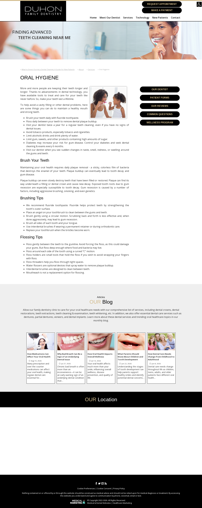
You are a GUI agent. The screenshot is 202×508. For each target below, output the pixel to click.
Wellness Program (160, 122)
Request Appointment (162, 4)
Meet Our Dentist (110, 17)
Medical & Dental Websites (99, 503)
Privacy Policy (119, 488)
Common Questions (160, 114)
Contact (175, 17)
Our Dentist (160, 89)
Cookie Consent (104, 488)
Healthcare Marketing (122, 503)
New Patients (160, 17)
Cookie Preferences (86, 488)
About (81, 69)
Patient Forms (159, 97)
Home (93, 17)
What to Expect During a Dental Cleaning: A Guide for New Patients (48, 69)
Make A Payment (162, 10)
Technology (142, 17)
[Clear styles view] (199, 4)
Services (128, 17)
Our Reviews (159, 106)
